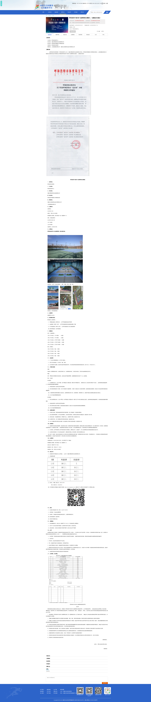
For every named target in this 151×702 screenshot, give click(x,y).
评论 (103, 34)
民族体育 (69, 12)
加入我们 (42, 693)
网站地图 (62, 689)
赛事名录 (82, 12)
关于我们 (42, 689)
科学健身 (75, 12)
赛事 (53, 15)
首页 (43, 12)
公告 (96, 34)
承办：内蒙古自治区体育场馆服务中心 (68, 693)
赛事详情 (57, 34)
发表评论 (105, 682)
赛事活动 (62, 12)
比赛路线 (72, 34)
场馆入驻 (55, 691)
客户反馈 (49, 693)
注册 (107, 3)
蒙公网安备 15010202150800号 (91, 700)
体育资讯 (49, 12)
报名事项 (80, 34)
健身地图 (56, 12)
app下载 (55, 689)
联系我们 (42, 691)
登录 (104, 3)
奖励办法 (65, 34)
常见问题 (55, 693)
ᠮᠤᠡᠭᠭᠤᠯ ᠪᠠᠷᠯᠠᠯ (1, 3)
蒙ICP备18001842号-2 (79, 700)
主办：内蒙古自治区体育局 (66, 691)
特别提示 (88, 34)
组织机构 (49, 34)
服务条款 (49, 689)
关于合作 (49, 691)
